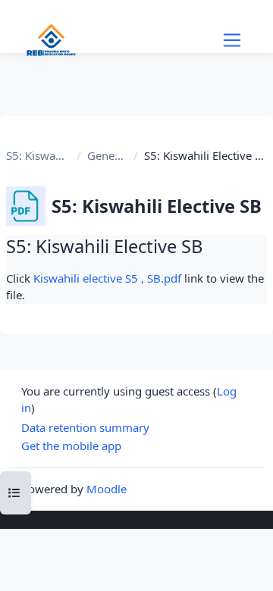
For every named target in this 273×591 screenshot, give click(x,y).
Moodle (106, 488)
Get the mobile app (71, 445)
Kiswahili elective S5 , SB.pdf (107, 278)
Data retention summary (85, 427)
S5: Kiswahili (38, 155)
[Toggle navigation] (232, 40)
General (107, 155)
